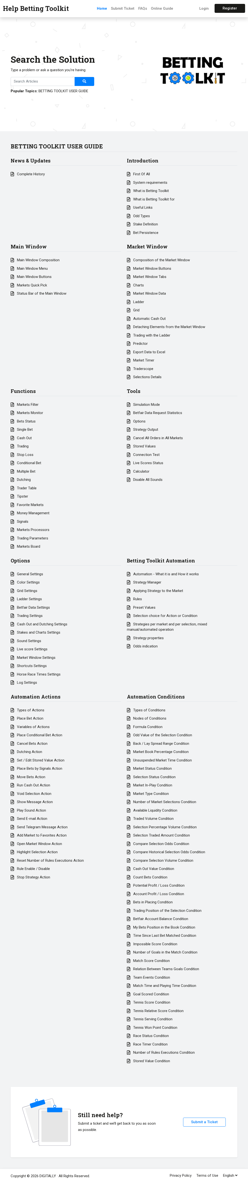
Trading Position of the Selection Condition (167, 910)
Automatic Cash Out (149, 318)
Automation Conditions (156, 696)
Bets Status (26, 421)
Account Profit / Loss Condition (158, 894)
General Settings (29, 574)
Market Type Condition (150, 793)
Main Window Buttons (34, 277)
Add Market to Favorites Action (41, 835)
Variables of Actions (33, 727)
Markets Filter (27, 404)
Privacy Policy (181, 1175)
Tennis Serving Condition (152, 1019)
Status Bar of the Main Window (41, 293)
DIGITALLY (47, 1176)
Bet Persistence (145, 232)
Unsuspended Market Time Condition (162, 760)
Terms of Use (207, 1175)
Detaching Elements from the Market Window (168, 327)
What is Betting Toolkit (150, 191)
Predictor (140, 343)
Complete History (30, 174)
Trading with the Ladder (151, 335)
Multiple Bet (25, 471)
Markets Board (28, 546)
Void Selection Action (33, 793)
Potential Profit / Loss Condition (158, 885)
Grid (136, 310)
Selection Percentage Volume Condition (164, 827)
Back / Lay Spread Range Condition (160, 743)
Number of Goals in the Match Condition (164, 952)
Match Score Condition (151, 961)
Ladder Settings (29, 599)
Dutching (23, 479)
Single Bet (24, 429)
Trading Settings (29, 616)
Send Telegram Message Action (42, 827)
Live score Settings (31, 649)
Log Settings (26, 682)
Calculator (140, 471)
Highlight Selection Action (37, 852)
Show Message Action (34, 802)
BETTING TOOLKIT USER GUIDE (63, 91)
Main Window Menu (32, 268)
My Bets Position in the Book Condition (163, 927)
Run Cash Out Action (33, 785)
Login (204, 8)
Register (230, 8)
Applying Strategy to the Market (157, 591)
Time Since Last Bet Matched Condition (164, 935)
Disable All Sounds (147, 479)
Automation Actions (36, 696)
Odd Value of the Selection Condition (162, 735)
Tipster (22, 496)
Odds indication (145, 646)
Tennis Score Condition (151, 1002)
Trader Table (26, 488)
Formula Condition (147, 727)
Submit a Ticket (204, 1122)
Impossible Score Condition (154, 944)
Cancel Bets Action (31, 743)
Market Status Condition (152, 768)
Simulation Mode (146, 404)
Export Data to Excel (148, 352)
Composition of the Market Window (161, 260)
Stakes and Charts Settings (38, 632)
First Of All (141, 174)
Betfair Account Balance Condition (160, 919)
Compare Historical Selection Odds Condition (168, 852)
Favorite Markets (30, 505)
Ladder (138, 302)
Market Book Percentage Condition (160, 752)
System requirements (149, 182)
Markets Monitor (29, 413)
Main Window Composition (38, 260)
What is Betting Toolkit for (153, 199)
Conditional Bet (28, 463)
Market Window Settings (35, 657)
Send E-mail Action (31, 818)
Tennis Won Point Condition (154, 1027)
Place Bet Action (29, 718)
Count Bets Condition (149, 877)
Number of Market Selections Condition (164, 802)
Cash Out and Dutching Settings (41, 624)
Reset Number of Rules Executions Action (50, 860)
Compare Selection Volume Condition (162, 860)
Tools (133, 391)
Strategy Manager (146, 582)
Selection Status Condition (154, 777)
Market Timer (143, 360)
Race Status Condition (150, 1036)
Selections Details (147, 377)
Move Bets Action (30, 777)
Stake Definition (145, 224)
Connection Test (146, 455)
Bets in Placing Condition (152, 902)
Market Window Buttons (151, 268)
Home (102, 8)
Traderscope (142, 369)
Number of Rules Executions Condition (163, 1052)
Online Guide (162, 8)
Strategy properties (148, 638)
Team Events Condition (151, 977)
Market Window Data (149, 293)
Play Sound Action (31, 810)
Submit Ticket (122, 8)
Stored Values (144, 446)
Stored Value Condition (151, 1061)
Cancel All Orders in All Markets (157, 438)
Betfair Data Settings (33, 607)
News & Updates (31, 160)
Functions (23, 391)
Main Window (29, 246)
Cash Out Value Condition (153, 869)
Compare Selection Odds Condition (160, 844)
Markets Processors (32, 530)
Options (139, 421)
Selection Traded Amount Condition (161, 835)
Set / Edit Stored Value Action (40, 760)
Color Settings (28, 582)
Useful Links (142, 207)
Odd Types (141, 216)
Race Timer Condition (150, 1044)
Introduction (142, 160)
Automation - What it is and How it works (165, 574)
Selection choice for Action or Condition (164, 616)
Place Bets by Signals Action (39, 768)
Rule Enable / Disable (33, 869)
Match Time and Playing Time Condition (164, 985)
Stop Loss (24, 455)
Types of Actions (30, 710)
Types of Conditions (148, 710)
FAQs (142, 8)
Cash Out (24, 438)
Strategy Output (145, 429)
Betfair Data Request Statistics (157, 413)
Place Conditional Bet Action (39, 735)
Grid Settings (26, 591)
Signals (22, 521)
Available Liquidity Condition (154, 810)
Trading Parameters (32, 538)
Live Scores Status (147, 463)
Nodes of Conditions (149, 718)
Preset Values (143, 607)
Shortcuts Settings (31, 666)
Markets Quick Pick (31, 285)
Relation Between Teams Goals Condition (165, 969)
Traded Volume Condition (153, 818)
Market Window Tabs (149, 277)
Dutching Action (29, 752)
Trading (22, 446)
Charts (138, 285)
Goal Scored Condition (150, 994)
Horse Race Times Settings (38, 674)
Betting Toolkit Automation (161, 560)
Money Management (32, 513)
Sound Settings (28, 641)
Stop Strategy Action (33, 877)
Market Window (147, 246)
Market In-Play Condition (152, 785)
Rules (137, 599)
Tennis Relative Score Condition (158, 1011)
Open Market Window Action (39, 844)
